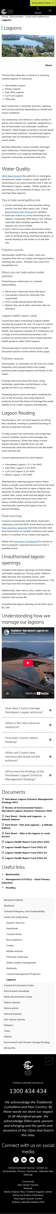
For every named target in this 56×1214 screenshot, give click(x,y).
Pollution (8, 1025)
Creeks (10, 945)
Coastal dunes (14, 934)
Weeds (8, 1036)
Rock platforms (14, 939)
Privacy (21, 1171)
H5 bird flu (9, 1047)
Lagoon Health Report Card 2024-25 (27, 858)
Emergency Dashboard (25, 541)
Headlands (12, 928)
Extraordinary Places (41, 3)
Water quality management (21, 962)
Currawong (28, 1181)
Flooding (10, 887)
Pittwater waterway (17, 956)
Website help (46, 1171)
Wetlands (11, 968)
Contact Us (42, 1167)
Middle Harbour (14, 951)
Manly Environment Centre (18, 996)
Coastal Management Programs (23, 973)
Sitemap (28, 1174)
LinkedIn (24, 1160)
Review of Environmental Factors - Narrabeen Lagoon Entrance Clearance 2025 (28, 809)
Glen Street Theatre (28, 1184)
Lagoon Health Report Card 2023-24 (27, 852)
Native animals (12, 1002)
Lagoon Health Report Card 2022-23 (27, 847)
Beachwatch (13, 874)
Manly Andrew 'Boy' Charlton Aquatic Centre (28, 1191)
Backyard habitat (13, 899)
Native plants (11, 1008)
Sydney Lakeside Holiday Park (28, 1201)
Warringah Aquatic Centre (28, 1198)
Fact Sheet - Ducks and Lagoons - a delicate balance (24, 818)
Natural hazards (13, 1013)
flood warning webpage (14, 527)
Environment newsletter (16, 991)
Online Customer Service (21, 1167)
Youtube (32, 1160)
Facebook (16, 1160)
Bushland (9, 905)
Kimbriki (28, 1188)
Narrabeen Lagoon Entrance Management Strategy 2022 (27, 801)
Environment (16, 16)
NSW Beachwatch (12, 175)
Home (5, 16)
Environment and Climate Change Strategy (27, 1042)
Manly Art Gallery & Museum (28, 1195)
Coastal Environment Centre (19, 985)
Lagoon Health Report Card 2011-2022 (28, 841)
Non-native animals (14, 1019)
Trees (7, 1030)
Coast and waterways (37, 16)
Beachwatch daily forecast (19, 211)
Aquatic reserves (15, 922)
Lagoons (11, 979)
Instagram (40, 1160)
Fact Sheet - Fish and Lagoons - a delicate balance (27, 826)
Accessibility (9, 1171)
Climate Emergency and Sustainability (24, 911)
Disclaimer (32, 1171)
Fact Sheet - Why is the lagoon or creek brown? (26, 835)
